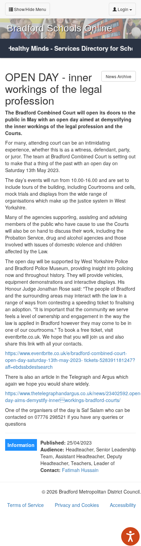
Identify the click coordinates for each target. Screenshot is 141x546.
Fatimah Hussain (80, 469)
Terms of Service (25, 504)
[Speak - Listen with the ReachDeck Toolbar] (130, 536)
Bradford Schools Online (59, 28)
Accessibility (123, 504)
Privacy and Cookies (77, 504)
